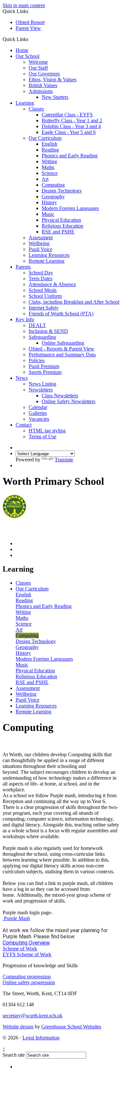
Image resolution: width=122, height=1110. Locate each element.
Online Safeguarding (63, 343)
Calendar (38, 407)
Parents (23, 267)
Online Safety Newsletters (68, 401)
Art (45, 179)
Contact (24, 425)
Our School (27, 56)
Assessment (41, 237)
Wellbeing (39, 243)
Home (22, 50)
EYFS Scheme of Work (27, 954)
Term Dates (40, 278)
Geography (53, 196)
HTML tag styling (47, 430)
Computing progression (27, 976)
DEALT (37, 325)
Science (50, 173)
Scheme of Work (20, 948)
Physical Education (61, 220)
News (22, 378)
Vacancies (39, 419)
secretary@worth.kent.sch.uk (32, 1015)
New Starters (55, 97)
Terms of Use (42, 436)
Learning (25, 103)
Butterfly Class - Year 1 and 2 (72, 120)
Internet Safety (44, 308)
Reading (50, 149)
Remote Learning (46, 261)
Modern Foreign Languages (70, 208)
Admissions (41, 91)
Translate (64, 459)
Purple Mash (16, 918)
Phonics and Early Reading (70, 155)
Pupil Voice (40, 249)
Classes (36, 109)
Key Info (25, 319)
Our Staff (38, 68)
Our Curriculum (45, 138)
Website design (18, 1026)
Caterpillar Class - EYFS (67, 114)
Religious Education (62, 226)
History (49, 202)
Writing (49, 161)
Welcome (38, 62)
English (49, 144)
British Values (43, 85)
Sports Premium (45, 372)
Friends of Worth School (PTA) (61, 313)
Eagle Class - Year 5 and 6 (69, 132)
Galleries (38, 413)
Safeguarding (42, 337)
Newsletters (41, 389)
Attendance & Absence (52, 284)
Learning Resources (49, 255)
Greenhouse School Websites (71, 1026)
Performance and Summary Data (62, 354)
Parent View (28, 28)
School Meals (43, 290)
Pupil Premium (44, 366)
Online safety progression (29, 982)
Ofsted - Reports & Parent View (61, 348)
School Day (41, 272)
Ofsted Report (30, 22)
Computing (53, 185)
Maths (48, 167)
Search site (14, 1055)
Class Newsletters (60, 395)
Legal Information (41, 1037)
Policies (37, 360)
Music (48, 214)
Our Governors (44, 73)
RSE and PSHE (58, 231)
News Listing (42, 384)
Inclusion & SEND (48, 331)
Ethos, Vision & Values (52, 79)
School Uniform (45, 296)
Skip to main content (24, 5)
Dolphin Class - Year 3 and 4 (71, 126)
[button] (31, 39)
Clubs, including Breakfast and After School (74, 302)
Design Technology (62, 190)
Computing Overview (26, 943)
